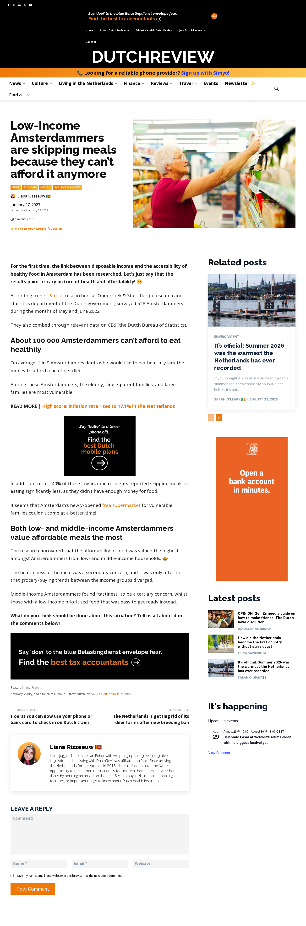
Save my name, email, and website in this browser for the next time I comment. (69, 876)
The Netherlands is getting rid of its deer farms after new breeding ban (151, 719)
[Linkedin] (19, 5)
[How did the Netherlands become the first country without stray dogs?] (221, 644)
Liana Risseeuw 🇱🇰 (34, 196)
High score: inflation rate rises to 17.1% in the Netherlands (108, 406)
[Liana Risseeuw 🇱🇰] (14, 196)
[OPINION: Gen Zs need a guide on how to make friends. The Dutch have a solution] (221, 619)
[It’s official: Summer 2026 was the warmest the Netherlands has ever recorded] (251, 300)
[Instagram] (14, 5)
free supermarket (121, 505)
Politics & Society (67, 187)
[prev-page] (211, 417)
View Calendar (219, 752)
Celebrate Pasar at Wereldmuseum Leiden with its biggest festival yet (257, 739)
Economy (29, 187)
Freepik (37, 687)
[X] (24, 5)
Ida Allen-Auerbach (255, 628)
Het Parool (51, 295)
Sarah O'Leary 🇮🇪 (229, 399)
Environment (226, 336)
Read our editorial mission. (114, 694)
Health (45, 187)
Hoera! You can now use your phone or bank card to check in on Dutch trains (51, 719)
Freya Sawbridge (252, 653)
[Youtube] (30, 5)
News (15, 187)
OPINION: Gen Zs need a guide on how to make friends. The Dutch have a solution (266, 617)
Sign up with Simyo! (205, 73)
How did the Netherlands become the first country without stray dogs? (260, 642)
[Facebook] (8, 5)
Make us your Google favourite (38, 229)
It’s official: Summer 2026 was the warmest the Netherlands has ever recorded (264, 666)
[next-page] (219, 417)
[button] (285, 89)
